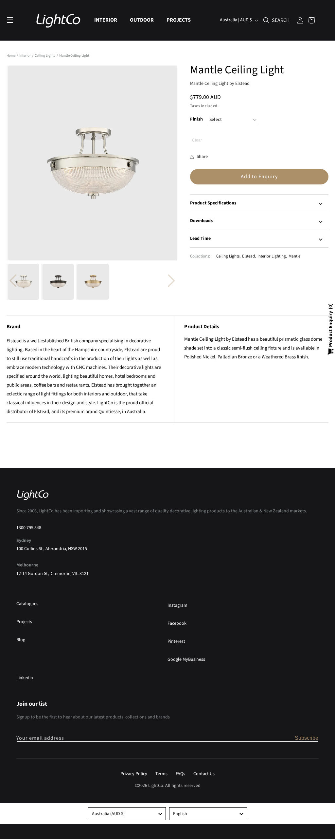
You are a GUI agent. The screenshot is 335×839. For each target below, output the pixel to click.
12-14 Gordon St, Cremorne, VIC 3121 (52, 573)
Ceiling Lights (45, 55)
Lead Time (200, 238)
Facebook (177, 623)
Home (11, 55)
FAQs (180, 774)
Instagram (177, 605)
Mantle (294, 256)
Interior (25, 55)
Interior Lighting (271, 256)
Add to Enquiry (259, 176)
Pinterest (176, 641)
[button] (108, 20)
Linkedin (24, 678)
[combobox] (127, 813)
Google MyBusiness (186, 659)
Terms (161, 774)
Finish (196, 119)
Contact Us (204, 774)
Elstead (248, 256)
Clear (197, 140)
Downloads (201, 221)
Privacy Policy (133, 774)
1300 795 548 (28, 527)
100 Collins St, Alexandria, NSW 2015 (51, 548)
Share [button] (202, 156)
